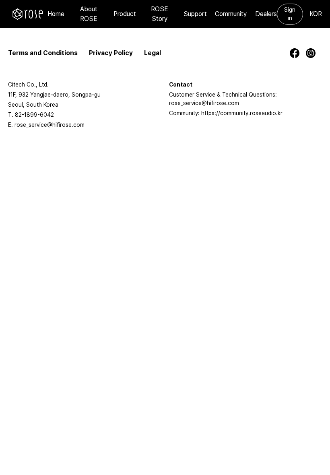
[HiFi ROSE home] (27, 14)
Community (231, 14)
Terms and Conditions (43, 53)
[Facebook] (298, 53)
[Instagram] (314, 53)
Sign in (289, 13)
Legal (152, 53)
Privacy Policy (111, 53)
